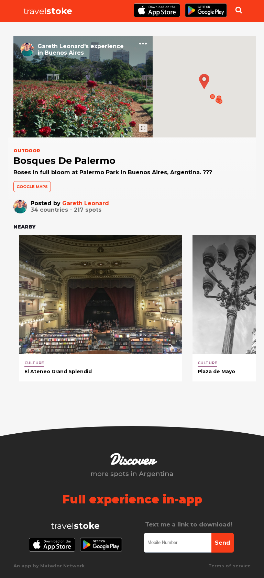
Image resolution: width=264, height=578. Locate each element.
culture (34, 362)
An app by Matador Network (49, 565)
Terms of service (229, 565)
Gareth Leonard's (63, 46)
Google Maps (32, 186)
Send (222, 543)
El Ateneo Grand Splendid (58, 371)
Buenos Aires (64, 52)
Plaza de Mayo (216, 371)
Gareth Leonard (85, 203)
